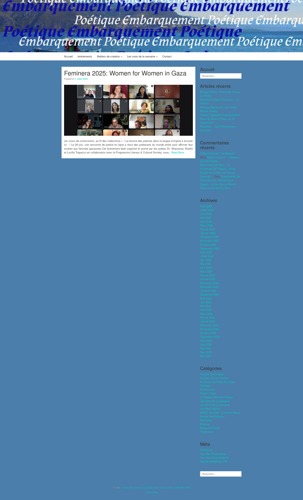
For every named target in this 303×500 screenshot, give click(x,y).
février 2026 (207, 229)
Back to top (152, 492)
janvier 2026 (207, 233)
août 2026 (206, 206)
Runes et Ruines (210, 428)
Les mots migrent (210, 408)
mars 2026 (206, 225)
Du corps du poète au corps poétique (217, 384)
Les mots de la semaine (141, 56)
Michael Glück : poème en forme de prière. (220, 94)
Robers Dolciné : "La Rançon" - (218, 153)
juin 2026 (205, 214)
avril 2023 (206, 352)
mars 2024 (206, 314)
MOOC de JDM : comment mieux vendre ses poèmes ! (220, 414)
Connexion (206, 450)
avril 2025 (206, 267)
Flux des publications (213, 454)
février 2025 (207, 275)
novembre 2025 (209, 240)
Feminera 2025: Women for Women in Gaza (125, 72)
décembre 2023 (209, 325)
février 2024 (207, 317)
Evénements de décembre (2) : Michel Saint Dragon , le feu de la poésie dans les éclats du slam (220, 182)
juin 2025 (205, 260)
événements (85, 56)
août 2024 (206, 298)
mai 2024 (205, 306)
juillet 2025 (207, 256)
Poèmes (205, 424)
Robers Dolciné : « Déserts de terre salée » (219, 159)
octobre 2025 (208, 244)
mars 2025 (206, 271)
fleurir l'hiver (208, 393)
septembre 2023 (209, 337)
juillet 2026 (207, 210)
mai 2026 (205, 218)
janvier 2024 (207, 321)
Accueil (68, 56)
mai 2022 (205, 356)
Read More (177, 152)
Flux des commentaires (214, 458)
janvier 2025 (207, 279)
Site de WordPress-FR (213, 461)
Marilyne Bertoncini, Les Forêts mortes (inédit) (218, 109)
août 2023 (206, 340)
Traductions (207, 432)
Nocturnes (206, 420)
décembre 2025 (209, 237)
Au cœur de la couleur (214, 378)
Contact (167, 56)
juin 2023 (205, 344)
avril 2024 (206, 310)
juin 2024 (205, 302)
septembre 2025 (209, 248)
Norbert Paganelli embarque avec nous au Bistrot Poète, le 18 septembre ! (220, 118)
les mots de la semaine (215, 401)
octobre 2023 (208, 333)
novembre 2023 (209, 329)
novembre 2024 (209, 287)
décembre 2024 (209, 283)
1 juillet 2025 (81, 78)
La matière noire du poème (216, 397)
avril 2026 (206, 221)
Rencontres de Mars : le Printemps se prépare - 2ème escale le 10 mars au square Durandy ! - (217, 170)
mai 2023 (205, 348)
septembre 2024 (209, 294)
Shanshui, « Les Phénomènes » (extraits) (218, 128)
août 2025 (206, 252)
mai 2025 (205, 264)
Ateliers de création (109, 56)
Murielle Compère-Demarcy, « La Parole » (219, 101)
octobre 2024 (208, 290)
